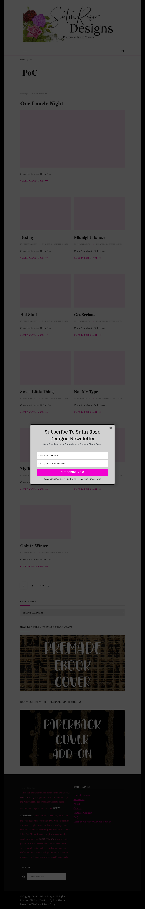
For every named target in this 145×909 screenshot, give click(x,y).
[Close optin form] (111, 428)
